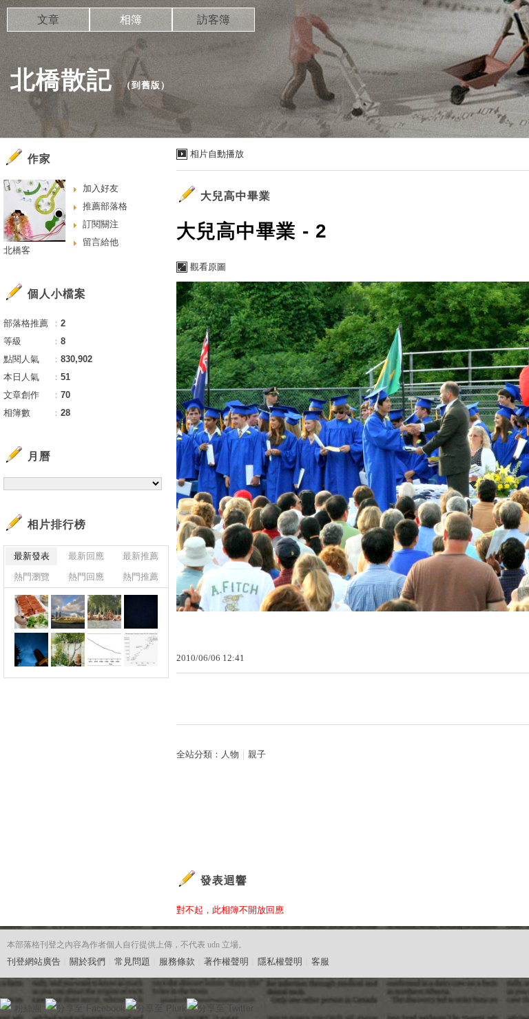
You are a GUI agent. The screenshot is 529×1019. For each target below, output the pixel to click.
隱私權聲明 (280, 961)
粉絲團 (27, 1008)
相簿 (131, 19)
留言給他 (100, 242)
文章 (48, 19)
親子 (257, 754)
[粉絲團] (5, 1003)
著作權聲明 (226, 961)
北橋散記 (61, 79)
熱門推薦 (140, 576)
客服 (320, 961)
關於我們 (87, 961)
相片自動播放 (217, 154)
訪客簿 (213, 19)
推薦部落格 (105, 206)
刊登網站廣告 (34, 961)
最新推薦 (140, 556)
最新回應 (86, 556)
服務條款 (177, 961)
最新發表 (32, 556)
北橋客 (16, 250)
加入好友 (100, 188)
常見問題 (132, 961)
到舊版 (146, 85)
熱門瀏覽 (32, 576)
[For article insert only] (31, 612)
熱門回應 (86, 576)
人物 (230, 754)
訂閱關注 (100, 224)
